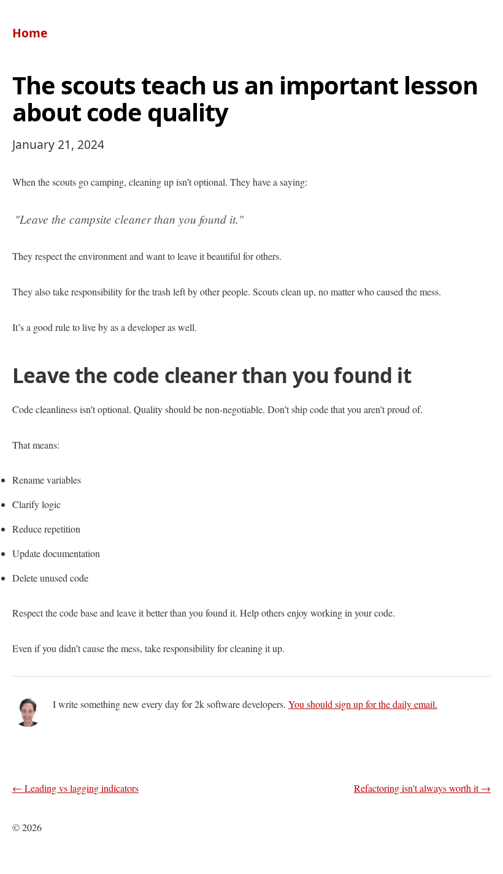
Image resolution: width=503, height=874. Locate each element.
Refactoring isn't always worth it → (422, 787)
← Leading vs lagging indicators (75, 787)
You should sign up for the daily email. (362, 703)
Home (29, 33)
